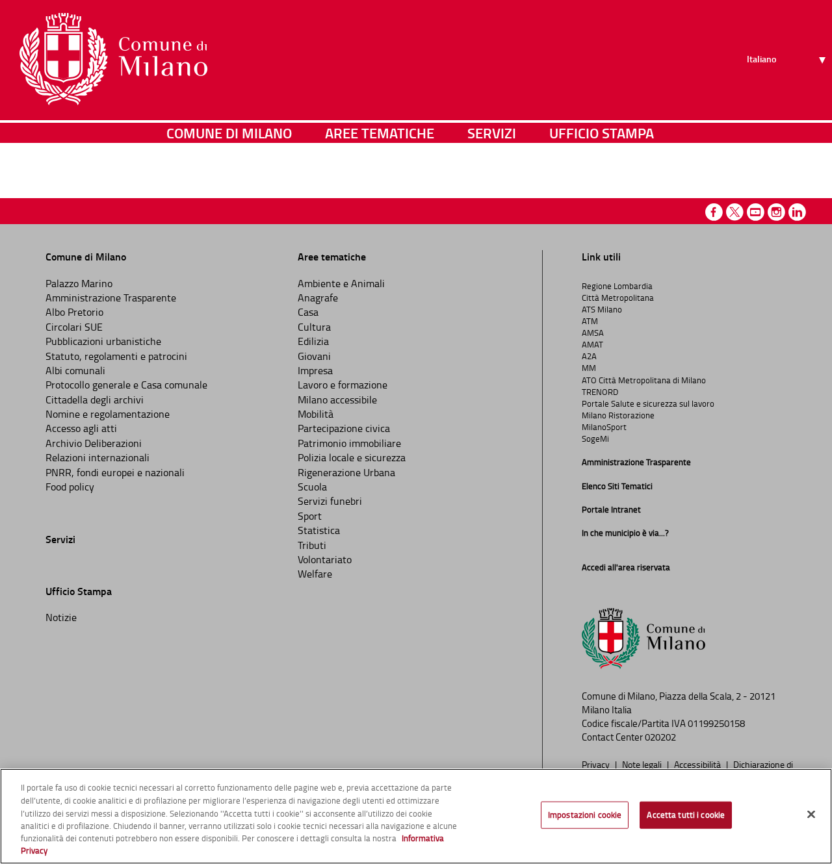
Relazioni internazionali (98, 457)
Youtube (755, 212)
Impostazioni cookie (584, 814)
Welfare (315, 573)
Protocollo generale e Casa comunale (126, 384)
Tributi (312, 545)
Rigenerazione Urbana (346, 472)
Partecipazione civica (344, 428)
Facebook (714, 212)
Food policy (70, 486)
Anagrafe (318, 297)
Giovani (314, 356)
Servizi (491, 133)
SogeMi (595, 438)
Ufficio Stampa (601, 133)
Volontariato (325, 559)
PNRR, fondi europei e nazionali (115, 472)
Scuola (312, 486)
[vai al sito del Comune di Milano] (113, 59)
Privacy (597, 763)
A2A (589, 356)
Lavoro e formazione (342, 384)
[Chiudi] (811, 814)
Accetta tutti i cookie (686, 814)
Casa (308, 312)
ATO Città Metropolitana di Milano (644, 380)
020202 (660, 737)
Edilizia (313, 341)
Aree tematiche (379, 133)
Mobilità (315, 414)
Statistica (319, 530)
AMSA (593, 332)
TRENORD (600, 392)
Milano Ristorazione (618, 415)
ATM (590, 321)
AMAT (592, 344)
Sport (310, 516)
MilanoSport (604, 427)
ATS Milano (602, 309)
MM (589, 368)
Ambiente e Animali (341, 283)
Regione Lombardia (617, 286)
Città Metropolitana (618, 297)
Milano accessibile (337, 399)
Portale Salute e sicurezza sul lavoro (648, 403)
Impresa (315, 370)
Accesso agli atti (81, 428)
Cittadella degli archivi (95, 399)
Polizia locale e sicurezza (352, 457)
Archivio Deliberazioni (94, 443)
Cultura (314, 327)
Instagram (776, 212)
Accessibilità (698, 763)
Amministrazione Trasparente (111, 297)
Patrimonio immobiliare (349, 443)
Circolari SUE (74, 327)
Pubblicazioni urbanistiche (103, 341)
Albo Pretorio (74, 312)
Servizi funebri (330, 501)
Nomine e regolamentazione (108, 414)
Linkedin (797, 212)
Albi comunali (75, 370)
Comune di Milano (229, 133)
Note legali (643, 763)
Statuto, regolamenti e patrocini (116, 356)
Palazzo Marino (79, 283)
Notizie (61, 617)
